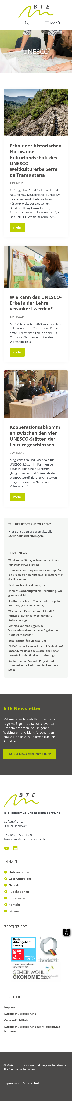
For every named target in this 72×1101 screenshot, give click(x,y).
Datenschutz (32, 1083)
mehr (17, 227)
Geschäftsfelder (20, 879)
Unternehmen (19, 872)
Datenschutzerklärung (20, 1014)
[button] (27, 22)
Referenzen (17, 898)
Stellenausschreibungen (25, 536)
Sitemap (15, 911)
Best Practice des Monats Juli (26, 585)
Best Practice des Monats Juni (27, 640)
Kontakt (14, 905)
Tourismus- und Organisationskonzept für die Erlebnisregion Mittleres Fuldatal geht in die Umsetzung (36, 575)
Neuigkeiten (17, 885)
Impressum (12, 1007)
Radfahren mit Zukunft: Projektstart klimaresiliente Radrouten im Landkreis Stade (33, 665)
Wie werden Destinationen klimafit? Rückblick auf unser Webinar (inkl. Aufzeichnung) (31, 616)
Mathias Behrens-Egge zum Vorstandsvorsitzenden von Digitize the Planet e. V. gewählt (33, 630)
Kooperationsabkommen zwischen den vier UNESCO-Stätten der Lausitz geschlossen (35, 436)
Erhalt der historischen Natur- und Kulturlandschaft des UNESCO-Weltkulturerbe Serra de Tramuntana (36, 160)
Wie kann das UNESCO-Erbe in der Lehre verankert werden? (36, 303)
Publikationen (19, 892)
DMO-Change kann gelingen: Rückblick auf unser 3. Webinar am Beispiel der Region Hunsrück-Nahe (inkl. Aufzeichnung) (35, 651)
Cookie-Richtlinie (16, 1020)
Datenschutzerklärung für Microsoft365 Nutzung (32, 1029)
